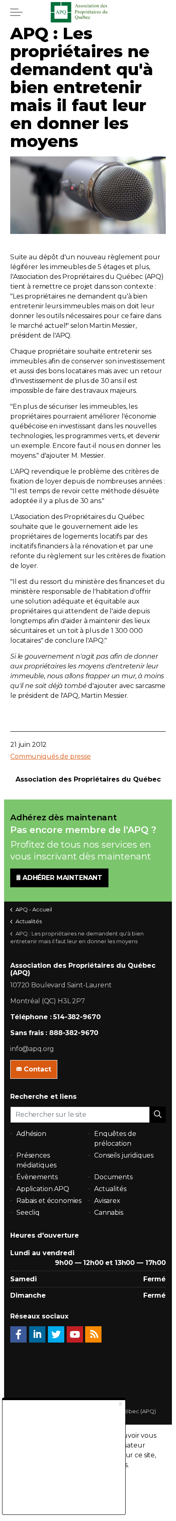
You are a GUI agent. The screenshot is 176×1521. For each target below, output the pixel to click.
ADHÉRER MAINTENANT (62, 878)
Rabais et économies (48, 1201)
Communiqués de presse (50, 756)
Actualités (110, 1189)
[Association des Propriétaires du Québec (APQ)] (88, 12)
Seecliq (28, 1212)
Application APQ (42, 1189)
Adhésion (31, 1134)
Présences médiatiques (36, 1160)
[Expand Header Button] (16, 12)
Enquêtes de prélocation (115, 1138)
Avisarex (107, 1201)
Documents (113, 1177)
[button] (157, 1115)
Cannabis (108, 1212)
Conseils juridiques (123, 1155)
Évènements (37, 1177)
